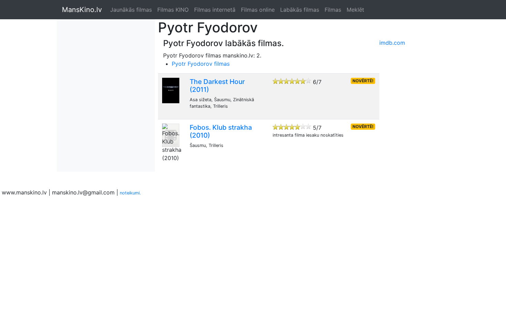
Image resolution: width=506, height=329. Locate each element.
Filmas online (258, 9)
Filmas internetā (214, 9)
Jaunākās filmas (131, 9)
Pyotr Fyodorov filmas (201, 63)
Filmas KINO (173, 9)
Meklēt (355, 9)
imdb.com (392, 42)
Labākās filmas (299, 9)
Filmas (333, 9)
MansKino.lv (82, 10)
